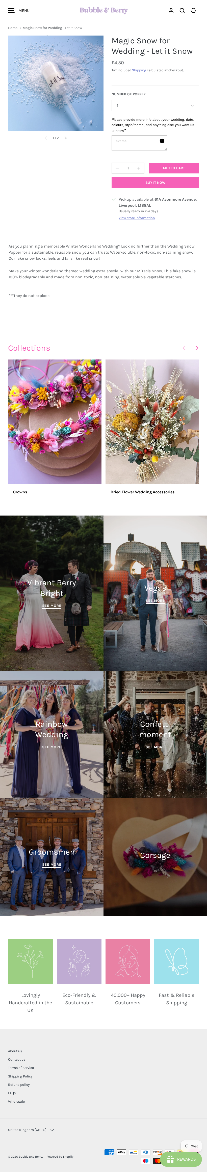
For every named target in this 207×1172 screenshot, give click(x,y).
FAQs (12, 1093)
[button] (182, 10)
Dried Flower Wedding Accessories (142, 492)
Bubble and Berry (30, 1156)
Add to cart (174, 168)
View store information (137, 218)
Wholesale (16, 1101)
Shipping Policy (20, 1076)
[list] (56, 83)
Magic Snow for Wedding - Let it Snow (52, 28)
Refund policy (19, 1085)
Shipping (139, 70)
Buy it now (155, 183)
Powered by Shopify (59, 1156)
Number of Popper (129, 94)
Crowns (20, 492)
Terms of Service (21, 1068)
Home (12, 28)
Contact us (16, 1059)
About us (15, 1051)
